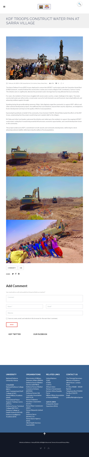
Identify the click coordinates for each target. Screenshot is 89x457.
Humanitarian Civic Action (29, 83)
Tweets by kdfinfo (15, 339)
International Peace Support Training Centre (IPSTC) (14, 402)
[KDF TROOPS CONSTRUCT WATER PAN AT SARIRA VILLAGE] (44, 58)
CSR (21, 83)
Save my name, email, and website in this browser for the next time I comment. (33, 318)
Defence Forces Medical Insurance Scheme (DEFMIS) (34, 389)
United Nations (51, 378)
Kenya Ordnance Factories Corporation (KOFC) (33, 402)
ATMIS (48, 382)
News (39, 83)
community (12, 268)
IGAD (48, 380)
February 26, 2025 (13, 83)
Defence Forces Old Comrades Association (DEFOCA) (33, 395)
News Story (44, 83)
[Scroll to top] (44, 434)
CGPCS (48, 385)
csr (21, 268)
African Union (50, 387)
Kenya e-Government (53, 389)
